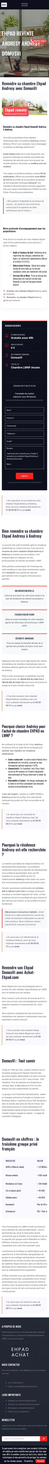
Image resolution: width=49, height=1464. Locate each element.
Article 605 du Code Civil (31, 679)
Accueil (35, 69)
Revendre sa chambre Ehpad (20, 297)
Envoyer (24, 476)
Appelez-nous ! (40, 40)
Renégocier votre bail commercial (21, 1408)
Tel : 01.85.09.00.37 (15, 1383)
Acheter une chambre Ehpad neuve (22, 1401)
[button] (4, 5)
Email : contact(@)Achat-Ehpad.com (22, 1387)
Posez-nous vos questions (18, 1412)
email (28, 510)
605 (23, 261)
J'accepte (40, 1460)
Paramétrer (28, 1460)
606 (27, 261)
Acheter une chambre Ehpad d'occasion (24, 1404)
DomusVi (32, 183)
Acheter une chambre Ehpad (20, 291)
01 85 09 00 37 (12, 510)
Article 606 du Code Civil (13, 682)
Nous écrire (38, 45)
